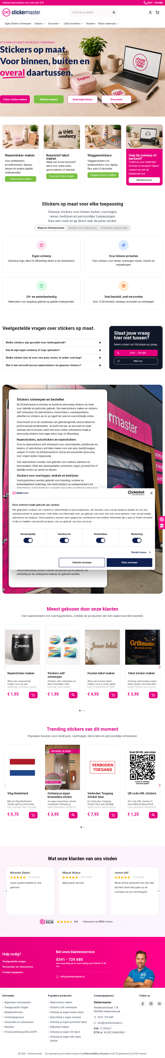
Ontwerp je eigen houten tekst (67, 1012)
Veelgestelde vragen (14, 961)
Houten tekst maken (101, 673)
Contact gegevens (12, 972)
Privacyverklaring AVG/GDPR (20, 1031)
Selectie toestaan (82, 562)
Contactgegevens (14, 1017)
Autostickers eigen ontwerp (65, 1017)
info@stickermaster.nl (72, 976)
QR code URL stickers (142, 793)
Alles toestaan (129, 562)
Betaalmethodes (13, 1012)
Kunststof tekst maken (57, 156)
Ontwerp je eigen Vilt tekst (65, 1031)
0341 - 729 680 (155, 2)
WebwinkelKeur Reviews (96, 1053)
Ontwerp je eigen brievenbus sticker (60, 795)
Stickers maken (49, 99)
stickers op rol (39, 416)
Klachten (9, 1026)
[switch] (64, 540)
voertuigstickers (79, 412)
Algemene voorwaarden (17, 1002)
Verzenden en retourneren (17, 966)
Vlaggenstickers (99, 155)
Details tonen (138, 552)
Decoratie (116, 99)
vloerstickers (61, 412)
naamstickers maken (72, 408)
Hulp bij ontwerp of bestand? (142, 156)
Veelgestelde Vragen (16, 1007)
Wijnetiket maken (59, 1026)
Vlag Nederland (17, 793)
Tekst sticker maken (15, 99)
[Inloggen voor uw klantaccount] (150, 12)
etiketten (22, 416)
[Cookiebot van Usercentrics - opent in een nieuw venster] (130, 493)
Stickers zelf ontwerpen (56, 674)
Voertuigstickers (82, 99)
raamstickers (45, 412)
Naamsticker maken (19, 155)
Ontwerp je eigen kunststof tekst (68, 1022)
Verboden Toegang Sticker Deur (100, 795)
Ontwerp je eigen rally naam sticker (65, 1038)
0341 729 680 (105, 1017)
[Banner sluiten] (151, 493)
